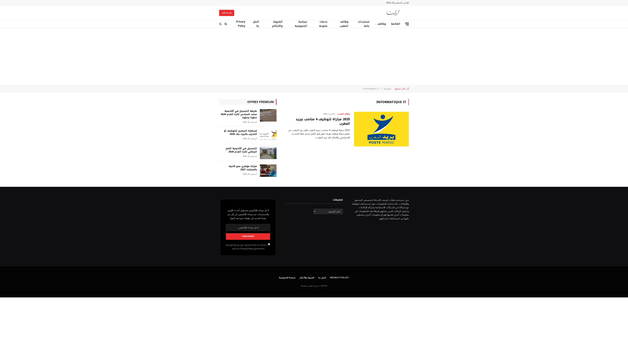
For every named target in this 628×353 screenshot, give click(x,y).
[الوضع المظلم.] (220, 24)
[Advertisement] (314, 56)
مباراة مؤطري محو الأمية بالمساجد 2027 (243, 168)
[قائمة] (407, 24)
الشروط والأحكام (277, 24)
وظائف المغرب (344, 24)
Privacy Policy (240, 24)
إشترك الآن (226, 13)
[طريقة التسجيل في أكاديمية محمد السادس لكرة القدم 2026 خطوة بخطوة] (268, 115)
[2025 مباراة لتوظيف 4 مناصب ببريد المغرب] (381, 129)
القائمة (395, 23)
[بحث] (226, 24)
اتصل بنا (256, 24)
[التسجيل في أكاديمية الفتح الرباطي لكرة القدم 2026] (268, 153)
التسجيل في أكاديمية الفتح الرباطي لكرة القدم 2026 (241, 150)
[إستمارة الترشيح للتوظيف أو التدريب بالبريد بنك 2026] (268, 135)
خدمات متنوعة (323, 24)
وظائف (381, 23)
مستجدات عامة (363, 24)
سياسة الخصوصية (301, 24)
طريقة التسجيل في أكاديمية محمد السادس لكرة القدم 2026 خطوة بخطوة (239, 114)
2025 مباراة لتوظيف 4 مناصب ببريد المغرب (323, 121)
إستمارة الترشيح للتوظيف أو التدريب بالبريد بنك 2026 (240, 132)
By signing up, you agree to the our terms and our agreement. (246, 247)
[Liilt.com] (393, 13)
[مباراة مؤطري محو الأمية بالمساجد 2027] (268, 170)
